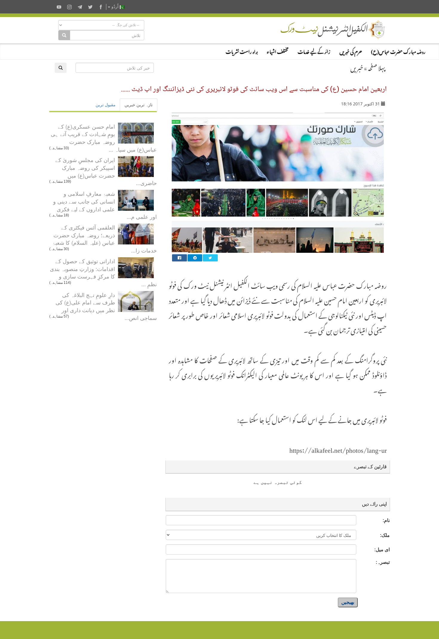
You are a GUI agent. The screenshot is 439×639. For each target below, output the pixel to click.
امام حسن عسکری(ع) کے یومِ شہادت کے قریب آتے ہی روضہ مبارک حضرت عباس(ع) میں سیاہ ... (104, 137)
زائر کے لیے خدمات (313, 51)
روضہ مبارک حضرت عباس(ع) (398, 51)
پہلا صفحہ (376, 66)
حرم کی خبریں (350, 51)
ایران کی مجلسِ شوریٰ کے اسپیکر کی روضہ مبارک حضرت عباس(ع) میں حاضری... (106, 171)
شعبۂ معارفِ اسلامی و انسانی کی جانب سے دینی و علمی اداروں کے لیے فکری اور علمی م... (105, 205)
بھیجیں (347, 602)
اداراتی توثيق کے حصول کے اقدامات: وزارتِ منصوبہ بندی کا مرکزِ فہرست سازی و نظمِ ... (103, 272)
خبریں (356, 66)
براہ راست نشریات (241, 51)
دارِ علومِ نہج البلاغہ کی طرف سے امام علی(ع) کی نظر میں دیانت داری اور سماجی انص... (106, 306)
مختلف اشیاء (277, 51)
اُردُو (115, 6)
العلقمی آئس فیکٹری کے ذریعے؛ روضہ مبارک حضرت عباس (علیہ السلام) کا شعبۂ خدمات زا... (104, 238)
